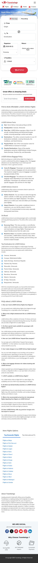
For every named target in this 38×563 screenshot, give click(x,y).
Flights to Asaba (7, 465)
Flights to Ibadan (8, 446)
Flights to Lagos (7, 449)
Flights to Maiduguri (8, 479)
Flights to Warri (7, 477)
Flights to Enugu (7, 460)
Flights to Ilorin (7, 463)
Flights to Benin (7, 457)
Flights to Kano (7, 451)
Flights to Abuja (7, 440)
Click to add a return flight (28, 49)
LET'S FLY (20, 70)
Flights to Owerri (7, 454)
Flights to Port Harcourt (9, 443)
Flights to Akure (7, 474)
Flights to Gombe (8, 482)
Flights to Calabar (8, 471)
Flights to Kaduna (8, 468)
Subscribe (29, 99)
